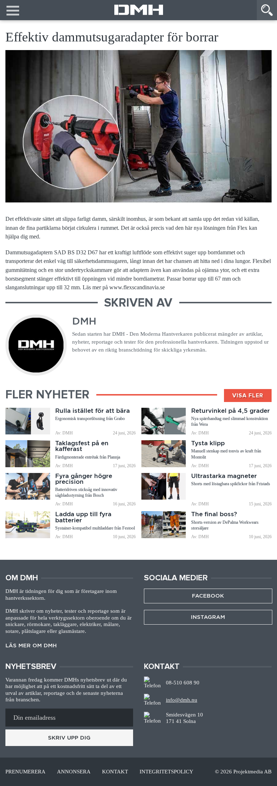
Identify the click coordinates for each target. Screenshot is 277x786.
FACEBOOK (208, 596)
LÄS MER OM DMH (31, 645)
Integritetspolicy (166, 771)
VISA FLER (247, 395)
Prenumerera (25, 771)
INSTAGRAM (208, 617)
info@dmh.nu (181, 700)
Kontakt (115, 771)
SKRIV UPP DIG (69, 737)
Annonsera (74, 771)
